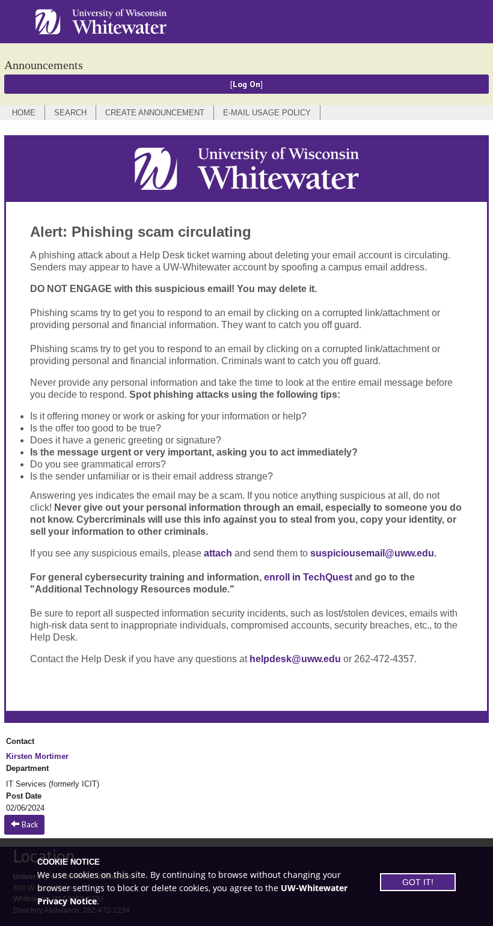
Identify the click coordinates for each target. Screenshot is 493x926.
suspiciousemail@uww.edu (372, 553)
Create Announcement (154, 112)
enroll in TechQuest (308, 577)
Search (70, 112)
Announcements (43, 65)
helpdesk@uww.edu (295, 659)
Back (28, 824)
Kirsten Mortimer (37, 756)
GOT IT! (417, 882)
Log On (246, 84)
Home (23, 112)
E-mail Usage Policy (267, 112)
